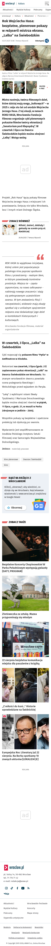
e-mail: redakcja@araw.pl (16, 881)
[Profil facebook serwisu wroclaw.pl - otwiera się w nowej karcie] (17, 888)
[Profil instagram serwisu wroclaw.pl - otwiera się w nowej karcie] (6, 888)
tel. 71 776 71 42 (11, 878)
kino (6, 465)
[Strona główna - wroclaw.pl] (8, 3)
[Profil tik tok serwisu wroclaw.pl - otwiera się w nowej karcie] (11, 888)
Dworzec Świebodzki (32, 459)
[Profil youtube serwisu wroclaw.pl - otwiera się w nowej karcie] (22, 888)
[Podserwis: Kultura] (20, 3)
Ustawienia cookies (34, 938)
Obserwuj (18, 507)
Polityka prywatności (16, 938)
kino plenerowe (11, 459)
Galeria (42, 87)
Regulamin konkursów (31, 933)
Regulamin (15, 933)
